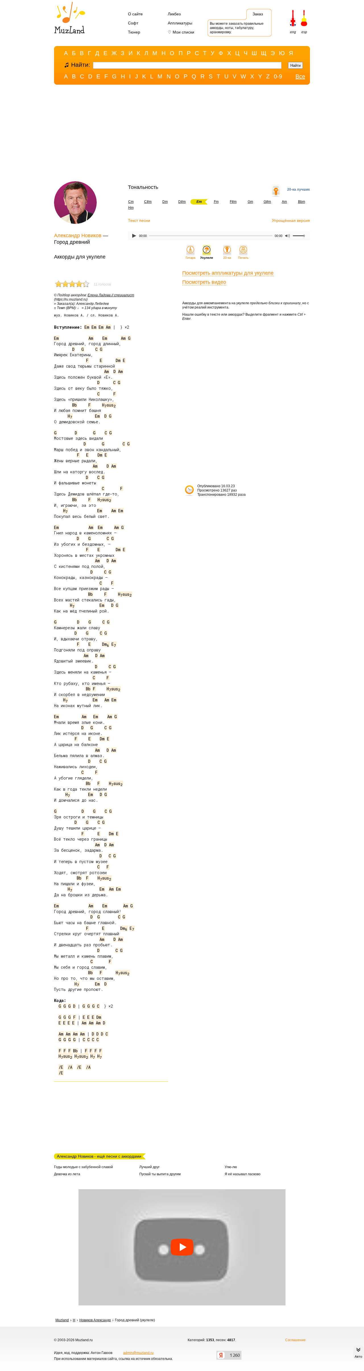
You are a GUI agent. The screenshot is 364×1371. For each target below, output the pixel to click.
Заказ (258, 14)
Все (300, 76)
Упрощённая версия (291, 220)
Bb (74, 405)
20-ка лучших (298, 189)
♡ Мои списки (181, 32)
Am (284, 202)
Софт (133, 23)
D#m (182, 202)
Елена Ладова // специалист (111, 295)
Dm (165, 202)
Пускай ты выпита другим (160, 1174)
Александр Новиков (78, 235)
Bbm (301, 202)
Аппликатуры (180, 23)
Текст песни (139, 220)
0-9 (278, 76)
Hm (131, 208)
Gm (250, 202)
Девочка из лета (67, 1174)
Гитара (190, 257)
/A (70, 1067)
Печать (243, 257)
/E (61, 1067)
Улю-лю (231, 1167)
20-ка (227, 257)
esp (304, 32)
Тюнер (134, 32)
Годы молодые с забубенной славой (83, 1167)
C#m (148, 202)
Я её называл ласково (242, 1174)
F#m (233, 202)
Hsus (109, 405)
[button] (182, 1247)
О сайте (135, 14)
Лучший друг (149, 1167)
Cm (131, 202)
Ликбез (174, 14)
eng (293, 32)
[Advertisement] (182, 134)
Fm (216, 202)
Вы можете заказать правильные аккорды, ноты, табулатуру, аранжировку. (237, 28)
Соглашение (295, 1340)
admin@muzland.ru (138, 1353)
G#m (267, 202)
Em (86, 327)
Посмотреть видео (204, 282)
